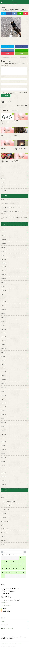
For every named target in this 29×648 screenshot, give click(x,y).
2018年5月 (3, 457)
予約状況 (3, 536)
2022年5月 (3, 309)
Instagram (3, 190)
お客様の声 (3, 525)
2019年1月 (3, 426)
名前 (2, 77)
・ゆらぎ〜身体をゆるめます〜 (9, 501)
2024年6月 (3, 247)
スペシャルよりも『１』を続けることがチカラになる (14, 217)
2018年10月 (4, 438)
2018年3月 (3, 465)
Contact (3, 178)
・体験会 (3, 513)
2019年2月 (3, 422)
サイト (2, 87)
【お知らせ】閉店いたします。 (10, 207)
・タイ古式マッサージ (6, 505)
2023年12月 (4, 255)
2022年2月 (3, 321)
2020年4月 (3, 371)
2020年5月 (3, 368)
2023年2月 (3, 278)
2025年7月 (3, 228)
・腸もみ (3, 517)
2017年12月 (4, 476)
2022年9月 (3, 294)
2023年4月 (3, 274)
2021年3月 (3, 337)
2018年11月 (4, 434)
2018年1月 (3, 473)
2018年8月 (3, 445)
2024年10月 (4, 239)
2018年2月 (3, 469)
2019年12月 (4, 387)
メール (3, 82)
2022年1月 (3, 325)
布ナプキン (3, 540)
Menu (2, 182)
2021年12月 (4, 329)
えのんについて (4, 497)
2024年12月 (4, 232)
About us (3, 171)
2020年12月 (4, 340)
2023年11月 (4, 259)
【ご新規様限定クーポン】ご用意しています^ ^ (12, 212)
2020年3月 (3, 375)
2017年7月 (3, 484)
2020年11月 (4, 344)
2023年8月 (3, 263)
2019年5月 (3, 410)
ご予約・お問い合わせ (6, 605)
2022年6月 (3, 305)
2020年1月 (3, 383)
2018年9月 (3, 441)
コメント (3, 66)
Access (2, 175)
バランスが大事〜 (7, 203)
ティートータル (4, 532)
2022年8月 (3, 298)
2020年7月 (3, 360)
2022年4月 (3, 313)
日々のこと (3, 544)
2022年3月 (3, 317)
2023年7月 (3, 267)
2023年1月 (3, 282)
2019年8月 (3, 403)
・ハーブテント (5, 509)
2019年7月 (3, 406)
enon (7, 645)
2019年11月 (4, 391)
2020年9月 (3, 352)
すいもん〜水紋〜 (5, 529)
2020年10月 (4, 348)
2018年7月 (3, 449)
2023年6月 (3, 270)
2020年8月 (3, 356)
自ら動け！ (5, 199)
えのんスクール (4, 521)
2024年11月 (4, 235)
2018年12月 (4, 430)
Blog (2, 494)
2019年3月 (3, 418)
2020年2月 (3, 379)
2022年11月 (4, 286)
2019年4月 (3, 414)
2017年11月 (4, 480)
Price (2, 186)
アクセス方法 (4, 602)
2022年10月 (4, 290)
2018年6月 (3, 453)
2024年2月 (3, 251)
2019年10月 (4, 395)
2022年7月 (3, 302)
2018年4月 (3, 461)
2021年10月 (4, 333)
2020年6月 (3, 364)
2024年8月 (3, 243)
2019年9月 (3, 399)
